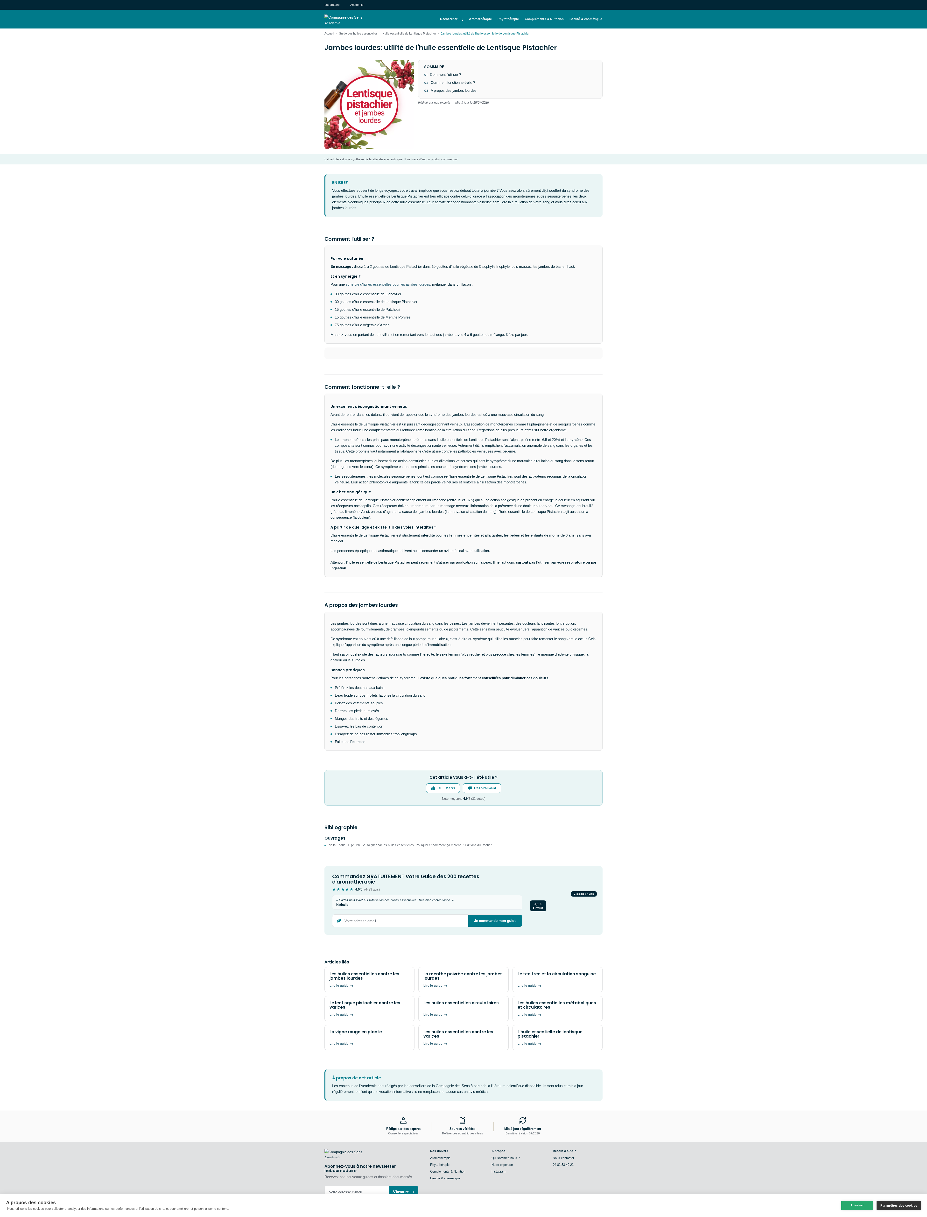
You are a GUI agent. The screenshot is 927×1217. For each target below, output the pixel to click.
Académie (357, 5)
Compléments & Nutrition (544, 19)
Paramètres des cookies (898, 1205)
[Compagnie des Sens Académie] (350, 19)
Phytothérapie (508, 19)
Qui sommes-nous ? (506, 1158)
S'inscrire (401, 1192)
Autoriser (857, 1205)
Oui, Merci (446, 788)
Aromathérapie (480, 19)
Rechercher (448, 19)
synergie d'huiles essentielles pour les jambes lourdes (388, 284)
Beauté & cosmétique (585, 19)
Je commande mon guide (495, 921)
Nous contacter (563, 1158)
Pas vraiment (485, 788)
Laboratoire (332, 5)
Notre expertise (502, 1165)
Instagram (499, 1171)
